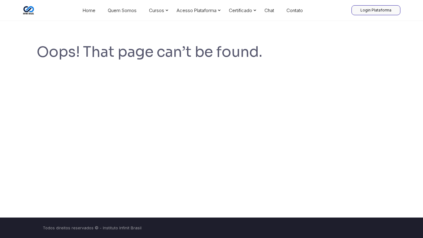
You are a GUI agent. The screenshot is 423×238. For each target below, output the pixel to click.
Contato (294, 10)
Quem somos (122, 10)
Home (89, 10)
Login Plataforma (375, 10)
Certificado (240, 10)
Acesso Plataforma (196, 10)
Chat (269, 10)
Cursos (156, 10)
